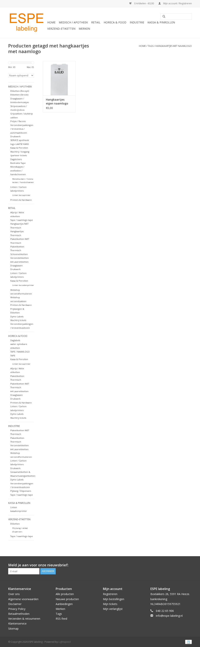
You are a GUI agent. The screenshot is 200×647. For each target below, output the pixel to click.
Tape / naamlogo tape (21, 220)
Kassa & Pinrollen (161, 22)
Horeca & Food (115, 22)
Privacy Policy (16, 609)
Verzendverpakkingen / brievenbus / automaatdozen (21, 129)
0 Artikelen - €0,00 (144, 3)
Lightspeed (64, 641)
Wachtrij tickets (18, 320)
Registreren (110, 594)
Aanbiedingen (64, 604)
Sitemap (13, 628)
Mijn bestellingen (113, 599)
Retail (95, 22)
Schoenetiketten (19, 254)
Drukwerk (15, 136)
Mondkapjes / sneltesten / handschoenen (18, 170)
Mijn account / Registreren (177, 3)
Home (51, 22)
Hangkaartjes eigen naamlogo (57, 101)
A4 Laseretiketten (19, 261)
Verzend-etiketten (61, 28)
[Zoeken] (162, 16)
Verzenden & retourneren (24, 618)
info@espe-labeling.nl (169, 616)
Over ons (14, 594)
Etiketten (15, 523)
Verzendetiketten (19, 257)
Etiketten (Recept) (19, 90)
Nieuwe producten (67, 599)
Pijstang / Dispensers (20, 490)
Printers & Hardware (21, 199)
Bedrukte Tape (18, 163)
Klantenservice (17, 623)
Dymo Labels (16, 316)
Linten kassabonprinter (23, 285)
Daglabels (15, 340)
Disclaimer (14, 604)
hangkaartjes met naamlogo (173, 46)
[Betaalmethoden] (188, 641)
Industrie (137, 22)
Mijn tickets (110, 604)
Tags (151, 46)
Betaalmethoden (18, 614)
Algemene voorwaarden (23, 599)
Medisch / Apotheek (73, 22)
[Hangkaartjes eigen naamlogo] (59, 78)
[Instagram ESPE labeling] (189, 565)
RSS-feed (61, 618)
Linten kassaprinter (21, 195)
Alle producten (65, 594)
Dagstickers (16, 159)
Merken (84, 28)
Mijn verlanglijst (113, 609)
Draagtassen (16, 265)
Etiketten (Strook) (19, 94)
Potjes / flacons (18, 121)
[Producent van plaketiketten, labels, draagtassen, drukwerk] (27, 22)
